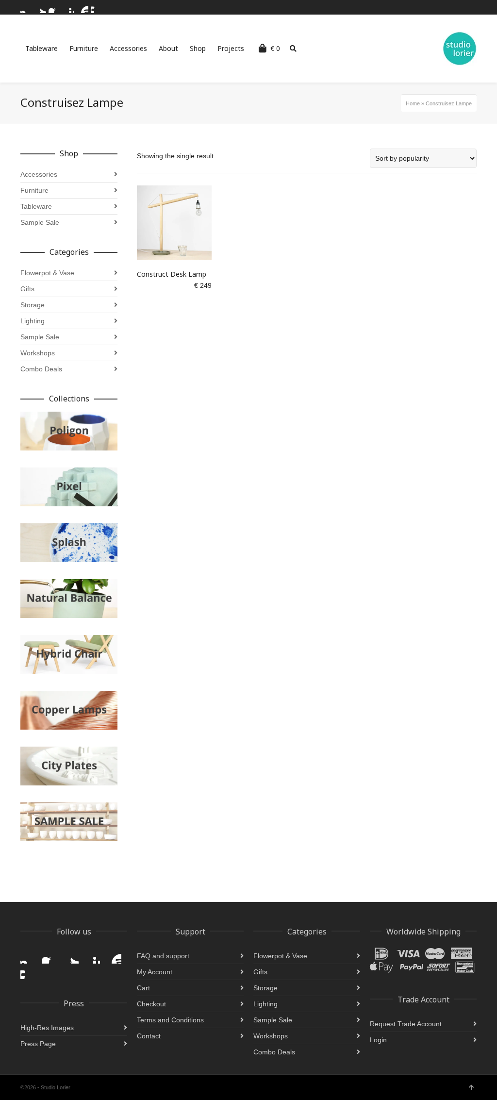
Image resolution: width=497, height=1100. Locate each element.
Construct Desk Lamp (171, 274)
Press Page (38, 1044)
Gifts (27, 289)
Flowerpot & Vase (47, 273)
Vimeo (96, 7)
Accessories (38, 174)
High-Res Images (47, 1028)
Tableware (36, 206)
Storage (32, 305)
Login (378, 1040)
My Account (154, 972)
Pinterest (68, 7)
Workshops (37, 353)
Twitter (40, 7)
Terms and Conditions (170, 1020)
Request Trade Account (406, 1024)
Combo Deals (41, 369)
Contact (149, 1036)
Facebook (54, 7)
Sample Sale (39, 222)
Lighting (32, 321)
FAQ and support (163, 956)
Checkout (151, 1004)
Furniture (34, 190)
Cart (143, 988)
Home (413, 103)
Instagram (26, 7)
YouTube (82, 7)
